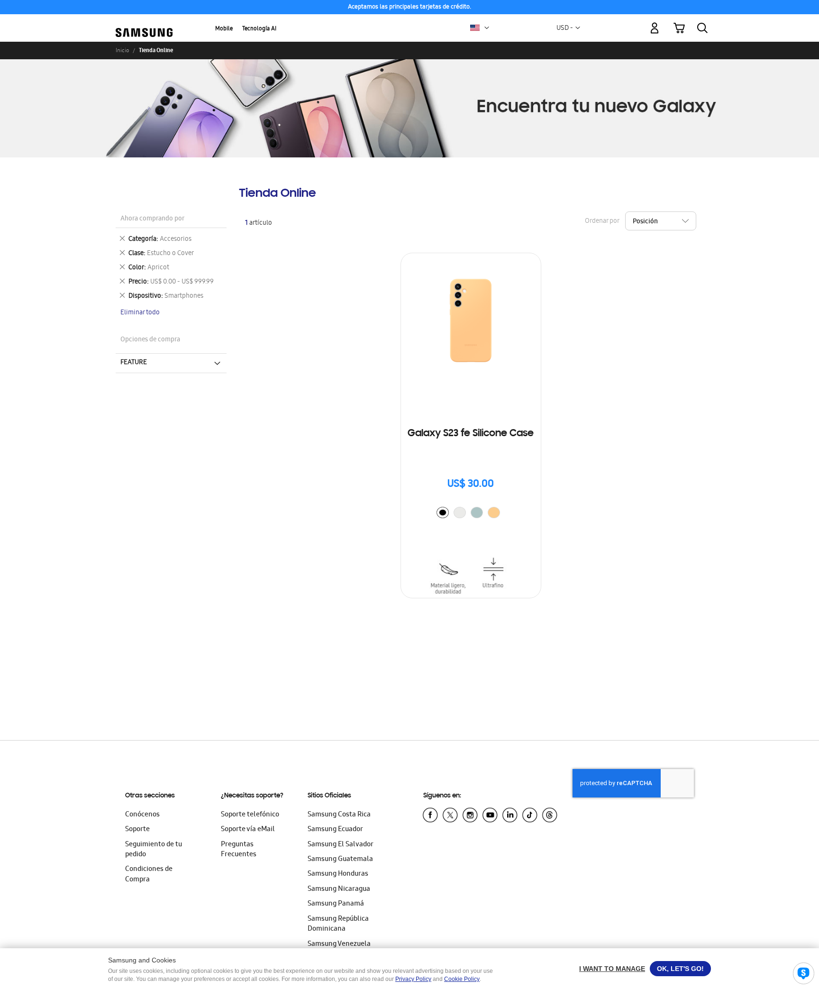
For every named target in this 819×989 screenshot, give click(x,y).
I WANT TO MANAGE (612, 968)
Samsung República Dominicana (338, 924)
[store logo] (144, 23)
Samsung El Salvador (340, 845)
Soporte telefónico (250, 815)
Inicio (122, 50)
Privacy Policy (413, 979)
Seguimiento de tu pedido (153, 850)
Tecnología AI (259, 29)
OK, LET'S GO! (680, 968)
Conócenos (142, 815)
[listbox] (471, 514)
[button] (486, 28)
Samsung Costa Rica (339, 815)
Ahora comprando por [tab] (152, 219)
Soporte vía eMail (248, 829)
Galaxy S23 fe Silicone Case (471, 434)
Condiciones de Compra (149, 874)
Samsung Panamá (336, 904)
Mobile (224, 29)
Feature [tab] (133, 362)
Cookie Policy (462, 979)
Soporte (137, 829)
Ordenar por (602, 221)
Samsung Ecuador (335, 829)
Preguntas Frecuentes (238, 850)
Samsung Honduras (338, 874)
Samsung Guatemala (340, 859)
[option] (443, 512)
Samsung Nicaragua (339, 889)
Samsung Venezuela (339, 944)
